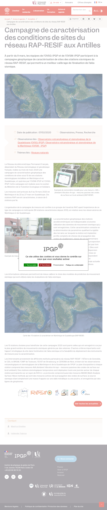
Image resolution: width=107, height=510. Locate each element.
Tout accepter (31, 265)
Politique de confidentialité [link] (74, 265)
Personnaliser (58, 265)
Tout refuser (45, 265)
